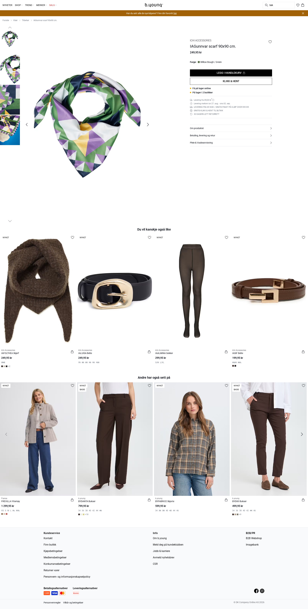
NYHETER (7, 5)
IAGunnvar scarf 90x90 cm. (45, 20)
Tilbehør (25, 20)
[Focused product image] (87, 125)
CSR (155, 563)
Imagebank (252, 544)
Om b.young (160, 538)
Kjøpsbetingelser (53, 551)
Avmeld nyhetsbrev (163, 557)
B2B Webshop (254, 538)
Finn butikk (50, 544)
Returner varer (51, 570)
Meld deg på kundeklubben (168, 544)
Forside (6, 20)
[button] (231, 128)
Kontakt (48, 538)
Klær (15, 20)
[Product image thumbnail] (10, 39)
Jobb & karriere (161, 551)
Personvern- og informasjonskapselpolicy (67, 576)
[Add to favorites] (270, 42)
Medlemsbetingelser (55, 557)
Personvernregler (52, 602)
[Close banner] (303, 13)
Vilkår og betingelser (73, 602)
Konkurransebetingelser (57, 563)
